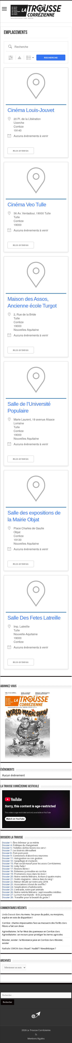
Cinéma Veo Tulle (27, 204)
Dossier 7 (7, 850)
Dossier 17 (7, 868)
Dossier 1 (7, 842)
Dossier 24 (7, 887)
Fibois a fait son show (13, 926)
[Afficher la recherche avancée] (10, 57)
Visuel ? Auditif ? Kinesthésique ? (40, 948)
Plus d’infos (20, 151)
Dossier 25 (7, 889)
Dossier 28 (7, 897)
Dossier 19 (7, 874)
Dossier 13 (7, 861)
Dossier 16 (7, 866)
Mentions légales (36, 1038)
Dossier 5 (7, 848)
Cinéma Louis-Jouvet (31, 110)
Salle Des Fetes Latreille (34, 618)
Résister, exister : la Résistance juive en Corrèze (25, 940)
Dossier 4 (7, 845)
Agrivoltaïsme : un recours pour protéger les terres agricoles (32, 934)
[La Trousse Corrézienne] (36, 11)
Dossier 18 (7, 871)
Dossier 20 (7, 876)
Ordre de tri (19, 57)
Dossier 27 (7, 895)
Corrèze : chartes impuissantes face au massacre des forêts (32, 923)
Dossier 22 (7, 881)
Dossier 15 (7, 863)
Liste (29, 57)
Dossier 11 (7, 858)
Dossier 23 (7, 884)
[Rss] (36, 1034)
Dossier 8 (7, 853)
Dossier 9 (7, 855)
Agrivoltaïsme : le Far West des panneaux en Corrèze (28, 931)
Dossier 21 (7, 879)
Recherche (51, 57)
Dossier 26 (7, 892)
